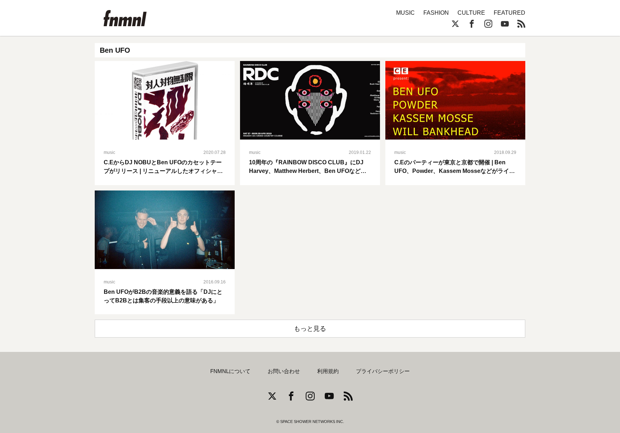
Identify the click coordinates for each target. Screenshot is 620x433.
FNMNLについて (230, 371)
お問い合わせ (284, 371)
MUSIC (405, 13)
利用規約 (328, 371)
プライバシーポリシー (383, 371)
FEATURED (509, 13)
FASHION (436, 13)
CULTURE (471, 13)
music (109, 152)
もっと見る (310, 328)
